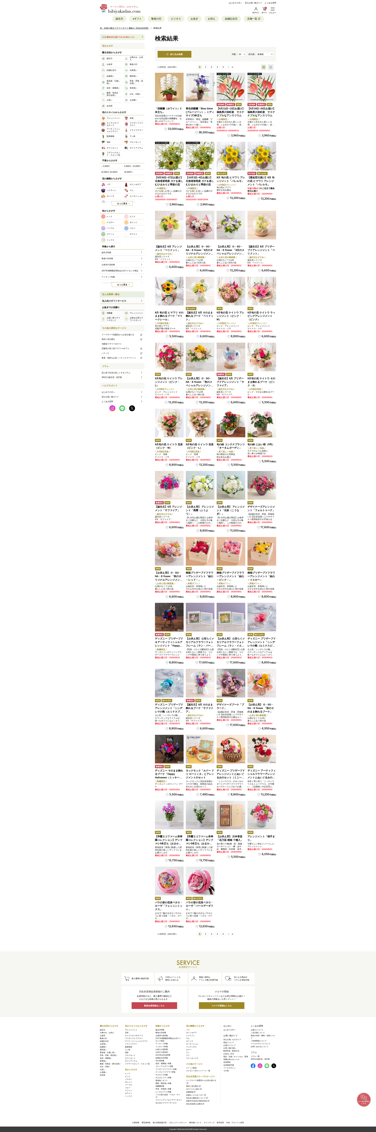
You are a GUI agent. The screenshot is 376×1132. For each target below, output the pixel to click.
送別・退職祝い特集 (163, 1063)
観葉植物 (128, 1047)
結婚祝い (103, 1047)
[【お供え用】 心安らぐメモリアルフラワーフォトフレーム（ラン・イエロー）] (231, 617)
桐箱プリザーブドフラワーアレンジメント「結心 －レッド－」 (199, 576)
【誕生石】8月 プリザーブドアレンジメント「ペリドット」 (261, 250)
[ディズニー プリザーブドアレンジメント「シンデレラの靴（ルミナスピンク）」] (261, 617)
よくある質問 (270, 3)
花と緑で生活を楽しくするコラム (116, 373)
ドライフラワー (131, 1044)
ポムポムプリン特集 (163, 1077)
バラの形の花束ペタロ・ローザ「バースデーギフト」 (199, 906)
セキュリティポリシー (178, 1123)
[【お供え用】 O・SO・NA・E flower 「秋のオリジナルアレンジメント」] (169, 551)
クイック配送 (191, 1068)
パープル (128, 1085)
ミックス (128, 1096)
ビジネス (176, 18)
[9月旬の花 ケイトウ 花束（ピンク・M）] (169, 423)
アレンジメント (131, 1030)
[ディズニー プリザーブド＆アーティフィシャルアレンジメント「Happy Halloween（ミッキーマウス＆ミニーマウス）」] (169, 617)
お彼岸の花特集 (162, 1035)
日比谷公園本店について (195, 1098)
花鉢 (127, 1052)
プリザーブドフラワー (134, 1038)
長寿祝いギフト (162, 1080)
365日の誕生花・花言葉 (112, 377)
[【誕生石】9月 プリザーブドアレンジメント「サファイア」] (231, 357)
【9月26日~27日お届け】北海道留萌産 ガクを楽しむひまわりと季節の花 (169, 181)
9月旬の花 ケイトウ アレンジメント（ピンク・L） (169, 382)
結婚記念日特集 (162, 1058)
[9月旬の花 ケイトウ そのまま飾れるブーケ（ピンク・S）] (261, 357)
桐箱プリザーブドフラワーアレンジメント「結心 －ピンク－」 (230, 576)
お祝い (102, 1069)
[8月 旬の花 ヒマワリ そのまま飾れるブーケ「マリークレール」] (169, 291)
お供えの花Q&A (162, 1052)
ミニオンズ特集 (162, 1046)
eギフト (137, 18)
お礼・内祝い (105, 1066)
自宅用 (102, 1075)
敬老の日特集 (161, 1033)
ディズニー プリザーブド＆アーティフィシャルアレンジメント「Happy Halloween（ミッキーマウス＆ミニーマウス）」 (169, 645)
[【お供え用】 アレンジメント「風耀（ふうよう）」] (200, 485)
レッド (127, 1073)
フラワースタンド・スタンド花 (137, 1064)
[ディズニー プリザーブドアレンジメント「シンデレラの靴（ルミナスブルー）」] (169, 683)
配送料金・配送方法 (231, 1051)
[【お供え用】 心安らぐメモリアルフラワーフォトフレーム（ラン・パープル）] (200, 617)
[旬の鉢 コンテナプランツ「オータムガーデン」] (231, 423)
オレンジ (128, 1082)
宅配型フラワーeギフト (112, 344)
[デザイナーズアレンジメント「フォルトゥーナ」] (261, 485)
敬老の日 (156, 18)
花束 (127, 1033)
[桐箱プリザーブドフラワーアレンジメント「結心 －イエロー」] (261, 551)
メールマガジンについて (260, 1044)
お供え (211, 18)
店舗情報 (189, 1092)
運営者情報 (146, 1123)
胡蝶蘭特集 (160, 1086)
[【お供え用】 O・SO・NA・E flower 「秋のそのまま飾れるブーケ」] (261, 683)
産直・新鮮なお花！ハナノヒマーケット (119, 358)
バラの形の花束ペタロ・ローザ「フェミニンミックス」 (168, 906)
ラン (188, 1052)
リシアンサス (191, 1047)
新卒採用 (220, 1123)
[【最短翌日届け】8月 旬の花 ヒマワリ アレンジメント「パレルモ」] (261, 156)
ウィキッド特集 (162, 1044)
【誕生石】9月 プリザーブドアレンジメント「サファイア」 (230, 382)
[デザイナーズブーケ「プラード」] (231, 683)
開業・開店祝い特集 (163, 1083)
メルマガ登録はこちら (221, 1005)
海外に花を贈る (108, 339)
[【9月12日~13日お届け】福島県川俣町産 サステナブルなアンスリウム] (231, 87)
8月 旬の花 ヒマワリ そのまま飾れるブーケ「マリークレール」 (169, 316)
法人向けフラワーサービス (166, 1103)
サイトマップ (209, 1123)
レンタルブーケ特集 (163, 1092)
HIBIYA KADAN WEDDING (196, 1101)
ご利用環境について (259, 1041)
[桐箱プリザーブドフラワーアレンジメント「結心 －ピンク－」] (231, 551)
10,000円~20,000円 (109, 172)
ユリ (188, 1055)
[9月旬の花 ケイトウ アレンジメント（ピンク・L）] (169, 357)
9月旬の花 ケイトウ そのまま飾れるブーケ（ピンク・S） (261, 382)
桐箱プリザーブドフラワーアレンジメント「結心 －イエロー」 (261, 576)
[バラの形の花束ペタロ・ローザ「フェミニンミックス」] (169, 881)
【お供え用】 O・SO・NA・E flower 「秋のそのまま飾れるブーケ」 (260, 708)
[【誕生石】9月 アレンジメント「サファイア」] (169, 485)
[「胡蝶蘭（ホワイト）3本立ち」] (169, 87)
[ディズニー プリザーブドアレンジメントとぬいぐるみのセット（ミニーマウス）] (231, 749)
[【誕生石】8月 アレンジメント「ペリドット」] (169, 225)
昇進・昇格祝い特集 (163, 1089)
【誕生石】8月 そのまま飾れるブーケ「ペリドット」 (199, 316)
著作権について (195, 1123)
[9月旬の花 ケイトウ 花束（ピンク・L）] (200, 423)
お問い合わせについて (259, 1046)
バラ (188, 1030)
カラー (188, 1050)
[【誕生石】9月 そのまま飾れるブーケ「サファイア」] (200, 683)
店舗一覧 (252, 18)
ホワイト (128, 1093)
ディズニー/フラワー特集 (165, 1072)
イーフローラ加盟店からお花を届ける (118, 335)
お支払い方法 (228, 1054)
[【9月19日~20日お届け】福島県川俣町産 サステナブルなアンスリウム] (261, 87)
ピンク (127, 1076)
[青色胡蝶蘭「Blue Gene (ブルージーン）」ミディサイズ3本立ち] (200, 87)
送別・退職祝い (106, 1058)
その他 (226, 1071)
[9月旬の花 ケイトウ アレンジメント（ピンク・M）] (231, 291)
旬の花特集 (160, 1061)
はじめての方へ (235, 3)
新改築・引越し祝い (108, 1052)
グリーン (128, 1090)
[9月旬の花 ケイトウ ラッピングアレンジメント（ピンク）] (261, 291)
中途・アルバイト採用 (235, 1123)
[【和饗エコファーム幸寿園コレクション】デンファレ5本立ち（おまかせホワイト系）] (200, 815)
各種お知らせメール (231, 1059)
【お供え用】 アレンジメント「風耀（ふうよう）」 (200, 510)
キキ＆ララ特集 (162, 1075)
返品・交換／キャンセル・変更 (235, 1056)
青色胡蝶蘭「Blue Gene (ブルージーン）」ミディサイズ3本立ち (200, 112)
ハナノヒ (105, 353)
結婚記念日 (231, 18)
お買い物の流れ (229, 1048)
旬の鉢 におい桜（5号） (261, 444)
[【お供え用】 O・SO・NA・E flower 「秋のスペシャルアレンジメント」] (200, 357)
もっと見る (122, 203)
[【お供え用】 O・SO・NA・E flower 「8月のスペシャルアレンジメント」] (231, 225)
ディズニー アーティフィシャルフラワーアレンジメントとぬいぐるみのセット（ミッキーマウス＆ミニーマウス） (261, 777)
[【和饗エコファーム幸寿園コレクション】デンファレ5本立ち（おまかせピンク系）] (169, 815)
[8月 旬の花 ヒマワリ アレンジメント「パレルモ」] (231, 156)
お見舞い (103, 1072)
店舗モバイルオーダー (195, 1095)
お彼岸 (102, 1035)
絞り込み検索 (176, 54)
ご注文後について (258, 1033)
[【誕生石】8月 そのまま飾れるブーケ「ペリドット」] (200, 291)
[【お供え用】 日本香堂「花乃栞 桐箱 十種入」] (231, 815)
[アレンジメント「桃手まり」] (261, 815)
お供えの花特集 (162, 1049)
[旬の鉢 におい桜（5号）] (261, 423)
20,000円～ (129, 172)
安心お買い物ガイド (253, 3)
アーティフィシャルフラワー (136, 1041)
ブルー (127, 1088)
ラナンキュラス (192, 1058)
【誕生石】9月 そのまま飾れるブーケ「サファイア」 (199, 708)
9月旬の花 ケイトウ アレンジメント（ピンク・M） (230, 316)
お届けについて (229, 1045)
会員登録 (226, 1062)
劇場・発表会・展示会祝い (110, 1064)
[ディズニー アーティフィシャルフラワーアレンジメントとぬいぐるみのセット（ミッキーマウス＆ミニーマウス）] (261, 749)
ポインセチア (191, 1033)
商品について (228, 1042)
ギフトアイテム (131, 1061)
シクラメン (190, 1035)
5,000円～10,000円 (132, 166)
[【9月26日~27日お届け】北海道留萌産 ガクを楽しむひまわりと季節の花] (169, 156)
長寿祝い (103, 1061)
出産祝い (103, 1044)
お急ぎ (194, 18)
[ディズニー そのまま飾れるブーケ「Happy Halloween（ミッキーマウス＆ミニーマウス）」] (169, 749)
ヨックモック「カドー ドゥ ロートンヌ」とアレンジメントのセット (200, 774)
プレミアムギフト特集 (164, 1066)
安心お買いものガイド (232, 1039)
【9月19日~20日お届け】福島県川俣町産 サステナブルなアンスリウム (261, 112)
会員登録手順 (228, 1065)
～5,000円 (105, 166)
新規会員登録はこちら (154, 1005)
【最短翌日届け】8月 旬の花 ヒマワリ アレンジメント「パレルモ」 (261, 181)
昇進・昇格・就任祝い (109, 1055)
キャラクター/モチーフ (134, 1035)
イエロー (128, 1079)
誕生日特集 (160, 1030)
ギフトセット (130, 1058)
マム (188, 1038)
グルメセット (130, 1055)
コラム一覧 (255, 1056)
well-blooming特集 (163, 1055)
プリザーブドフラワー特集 (166, 1069)
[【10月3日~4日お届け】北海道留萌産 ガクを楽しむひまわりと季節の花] (200, 156)
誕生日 (119, 18)
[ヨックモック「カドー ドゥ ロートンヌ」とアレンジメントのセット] (200, 749)
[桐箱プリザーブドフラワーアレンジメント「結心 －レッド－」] (200, 551)
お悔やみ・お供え (107, 1033)
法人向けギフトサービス (114, 301)
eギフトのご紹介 (192, 1089)
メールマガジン (229, 1068)
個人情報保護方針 (160, 1123)
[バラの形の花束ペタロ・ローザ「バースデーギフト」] (200, 881)
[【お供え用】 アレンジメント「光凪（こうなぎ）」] (231, 485)
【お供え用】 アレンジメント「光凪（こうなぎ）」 (231, 510)
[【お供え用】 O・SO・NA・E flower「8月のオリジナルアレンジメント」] (200, 225)
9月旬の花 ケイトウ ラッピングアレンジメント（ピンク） (261, 316)
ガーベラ (189, 1041)
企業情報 (135, 1123)
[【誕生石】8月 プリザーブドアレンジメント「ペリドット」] (261, 225)
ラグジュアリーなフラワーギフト (169, 1100)
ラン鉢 (127, 1050)
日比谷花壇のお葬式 (194, 1104)
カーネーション (192, 1044)
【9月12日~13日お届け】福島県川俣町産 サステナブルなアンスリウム (231, 112)
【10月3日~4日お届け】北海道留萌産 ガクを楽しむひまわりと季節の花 (200, 181)
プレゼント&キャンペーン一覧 (198, 1071)
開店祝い (103, 1050)
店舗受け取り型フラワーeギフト (115, 348)
